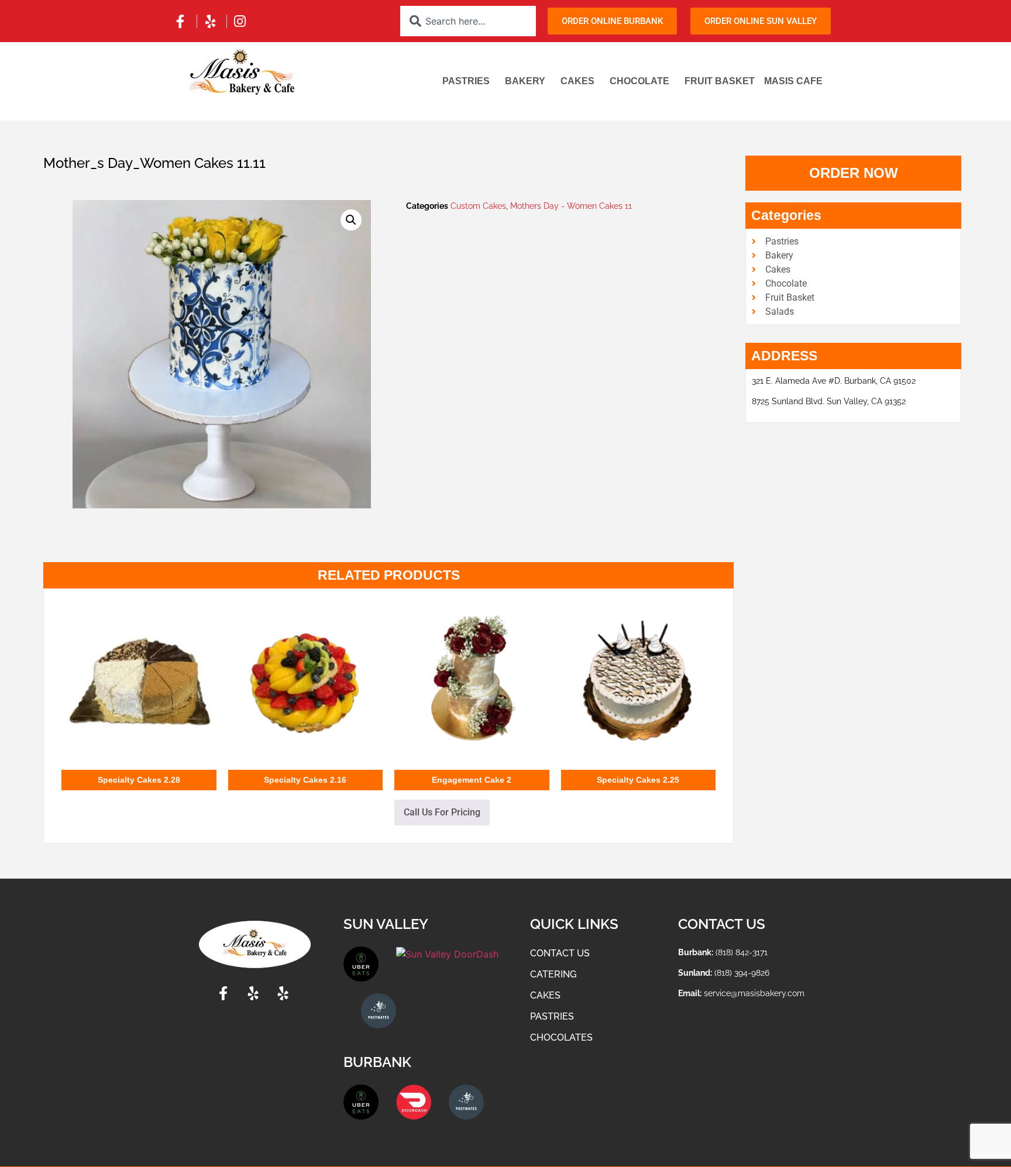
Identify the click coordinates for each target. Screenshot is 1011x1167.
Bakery (525, 81)
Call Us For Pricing (442, 812)
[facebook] (182, 21)
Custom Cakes (478, 206)
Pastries (466, 81)
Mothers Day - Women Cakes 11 (571, 206)
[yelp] (212, 21)
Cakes (577, 81)
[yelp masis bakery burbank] (284, 993)
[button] (351, 219)
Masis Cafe (793, 81)
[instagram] (242, 21)
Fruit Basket (720, 81)
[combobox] (468, 21)
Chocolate (639, 81)
